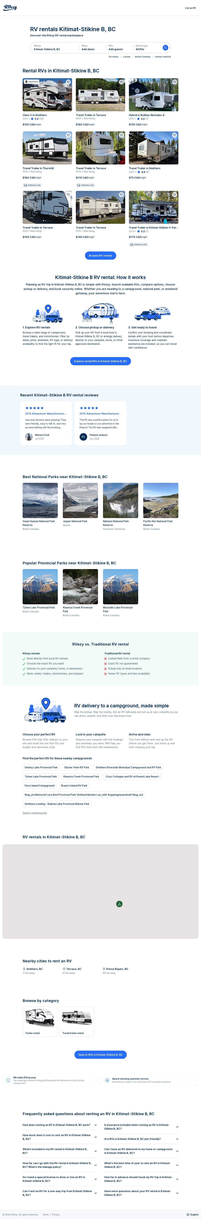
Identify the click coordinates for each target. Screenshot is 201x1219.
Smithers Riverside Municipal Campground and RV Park (128, 767)
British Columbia (142, 57)
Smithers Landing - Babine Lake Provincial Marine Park (57, 803)
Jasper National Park (75, 521)
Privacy (56, 1214)
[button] (54, 47)
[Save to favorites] (68, 82)
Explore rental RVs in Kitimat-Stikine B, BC (100, 361)
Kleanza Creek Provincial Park (81, 776)
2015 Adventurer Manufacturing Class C (46, 413)
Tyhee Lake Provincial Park (39, 607)
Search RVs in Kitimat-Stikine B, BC (101, 1054)
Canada (126, 57)
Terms (45, 1214)
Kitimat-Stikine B (163, 57)
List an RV (190, 8)
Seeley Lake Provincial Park (41, 767)
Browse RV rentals (100, 255)
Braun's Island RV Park (74, 785)
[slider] (34, 119)
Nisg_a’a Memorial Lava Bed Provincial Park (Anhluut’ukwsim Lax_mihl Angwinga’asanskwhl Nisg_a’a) (84, 794)
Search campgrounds (35, 812)
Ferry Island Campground (39, 785)
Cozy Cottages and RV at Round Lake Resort (132, 776)
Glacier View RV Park (76, 767)
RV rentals (113, 57)
